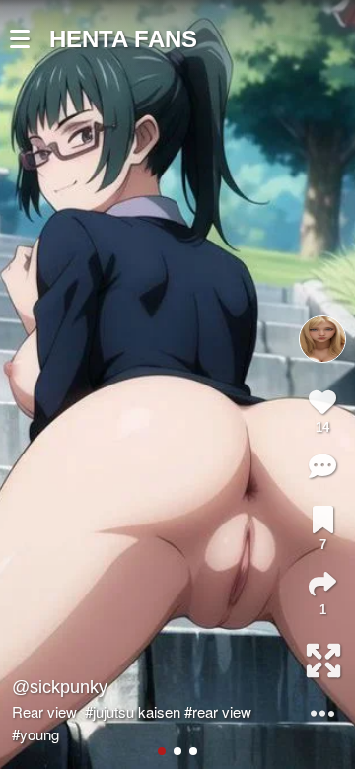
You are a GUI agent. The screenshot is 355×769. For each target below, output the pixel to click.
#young (35, 734)
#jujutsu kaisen (132, 711)
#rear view (217, 711)
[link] (323, 519)
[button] (29, 39)
